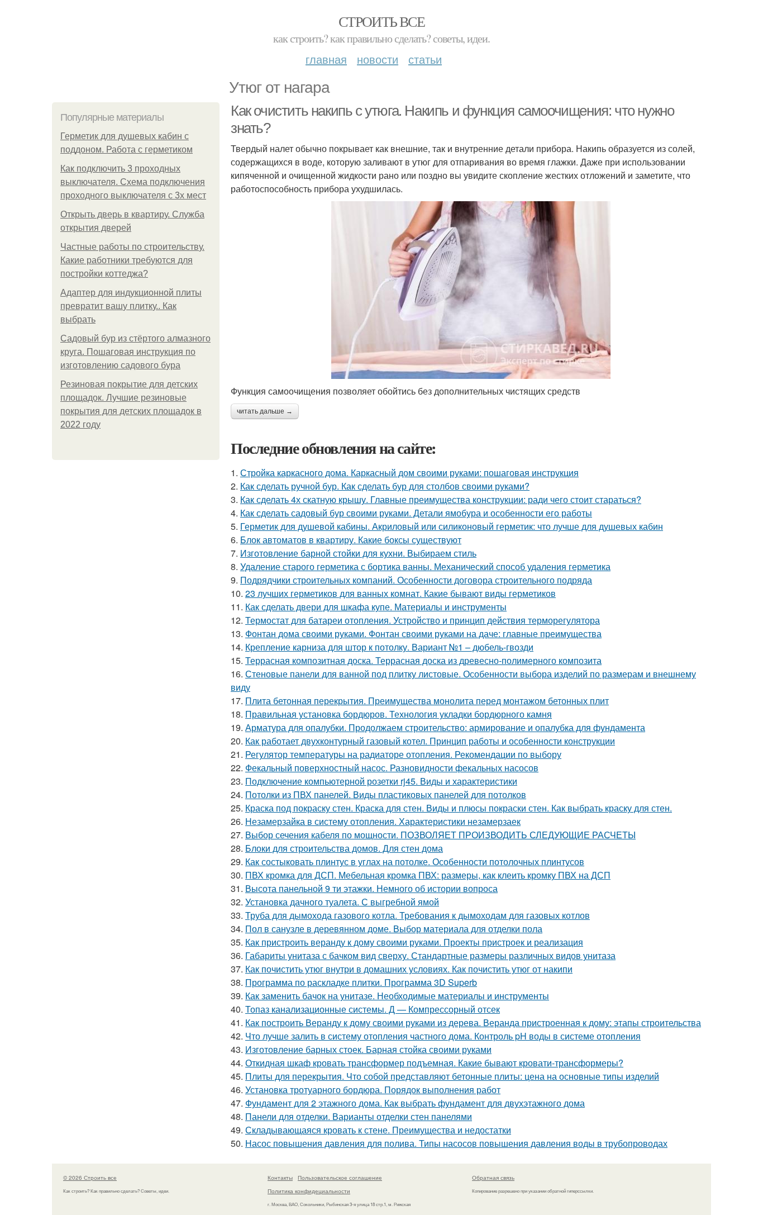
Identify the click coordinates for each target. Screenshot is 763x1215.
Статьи (425, 59)
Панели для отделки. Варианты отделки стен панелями (358, 1116)
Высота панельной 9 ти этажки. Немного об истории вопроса (371, 888)
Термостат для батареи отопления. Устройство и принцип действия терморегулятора (422, 620)
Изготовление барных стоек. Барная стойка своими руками (368, 1049)
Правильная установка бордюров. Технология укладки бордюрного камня (398, 714)
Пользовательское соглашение (340, 1177)
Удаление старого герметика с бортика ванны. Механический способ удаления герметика (425, 566)
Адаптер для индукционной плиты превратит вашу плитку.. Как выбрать (131, 306)
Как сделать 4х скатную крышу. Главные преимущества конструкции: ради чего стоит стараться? (440, 499)
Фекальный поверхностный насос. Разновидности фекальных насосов (391, 767)
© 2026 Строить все (90, 1177)
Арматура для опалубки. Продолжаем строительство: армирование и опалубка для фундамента (445, 727)
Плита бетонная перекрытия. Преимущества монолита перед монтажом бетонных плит (427, 700)
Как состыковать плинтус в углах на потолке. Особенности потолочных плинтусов (414, 861)
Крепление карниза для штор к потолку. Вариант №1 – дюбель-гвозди (389, 646)
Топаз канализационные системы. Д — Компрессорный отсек (372, 1009)
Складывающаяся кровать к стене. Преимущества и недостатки (378, 1129)
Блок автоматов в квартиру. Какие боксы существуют (350, 539)
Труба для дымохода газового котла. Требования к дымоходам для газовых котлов (417, 915)
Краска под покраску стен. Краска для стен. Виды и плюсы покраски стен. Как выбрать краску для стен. (458, 807)
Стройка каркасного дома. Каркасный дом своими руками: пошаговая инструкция (409, 472)
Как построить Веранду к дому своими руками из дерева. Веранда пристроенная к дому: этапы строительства (473, 1022)
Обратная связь (493, 1177)
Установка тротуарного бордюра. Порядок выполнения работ (372, 1089)
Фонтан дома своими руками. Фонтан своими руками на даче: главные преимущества (423, 633)
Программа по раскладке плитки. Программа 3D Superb (361, 982)
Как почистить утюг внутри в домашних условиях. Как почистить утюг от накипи (409, 968)
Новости (377, 59)
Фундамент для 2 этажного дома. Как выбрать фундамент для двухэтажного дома (415, 1103)
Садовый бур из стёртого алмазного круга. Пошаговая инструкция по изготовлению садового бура (135, 352)
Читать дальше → (265, 411)
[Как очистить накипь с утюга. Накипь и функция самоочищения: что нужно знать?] (471, 290)
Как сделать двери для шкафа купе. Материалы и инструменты (376, 606)
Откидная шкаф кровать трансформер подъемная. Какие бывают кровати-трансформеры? (434, 1062)
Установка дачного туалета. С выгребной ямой (342, 901)
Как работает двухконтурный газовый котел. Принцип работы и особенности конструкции (430, 740)
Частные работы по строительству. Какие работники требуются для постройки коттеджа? (132, 260)
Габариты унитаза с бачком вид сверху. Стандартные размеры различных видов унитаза (430, 955)
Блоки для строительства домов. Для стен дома (344, 848)
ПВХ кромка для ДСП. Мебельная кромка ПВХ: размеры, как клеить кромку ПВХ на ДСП (428, 874)
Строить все (381, 21)
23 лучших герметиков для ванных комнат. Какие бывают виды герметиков (400, 593)
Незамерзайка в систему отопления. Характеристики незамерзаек (383, 821)
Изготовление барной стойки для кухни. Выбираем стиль (358, 553)
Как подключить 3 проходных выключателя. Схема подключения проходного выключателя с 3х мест (133, 182)
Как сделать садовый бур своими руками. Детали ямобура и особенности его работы (416, 512)
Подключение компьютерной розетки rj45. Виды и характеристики (381, 781)
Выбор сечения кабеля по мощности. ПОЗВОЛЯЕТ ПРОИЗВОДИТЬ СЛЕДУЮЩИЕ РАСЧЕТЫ (440, 834)
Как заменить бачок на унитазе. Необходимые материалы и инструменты (397, 995)
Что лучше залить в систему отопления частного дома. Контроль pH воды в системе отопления (443, 1035)
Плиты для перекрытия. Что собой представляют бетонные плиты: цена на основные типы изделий (452, 1076)
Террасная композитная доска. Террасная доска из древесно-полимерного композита (423, 660)
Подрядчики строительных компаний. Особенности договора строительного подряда (416, 579)
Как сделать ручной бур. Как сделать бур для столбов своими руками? (385, 486)
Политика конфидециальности (309, 1191)
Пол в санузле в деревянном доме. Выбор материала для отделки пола (393, 928)
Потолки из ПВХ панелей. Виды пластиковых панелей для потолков (385, 794)
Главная (326, 59)
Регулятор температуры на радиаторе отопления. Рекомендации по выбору (403, 754)
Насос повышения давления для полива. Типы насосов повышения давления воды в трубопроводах (456, 1143)
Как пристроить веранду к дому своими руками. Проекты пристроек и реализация (414, 942)
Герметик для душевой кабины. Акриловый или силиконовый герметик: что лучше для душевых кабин (451, 526)
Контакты (280, 1177)
